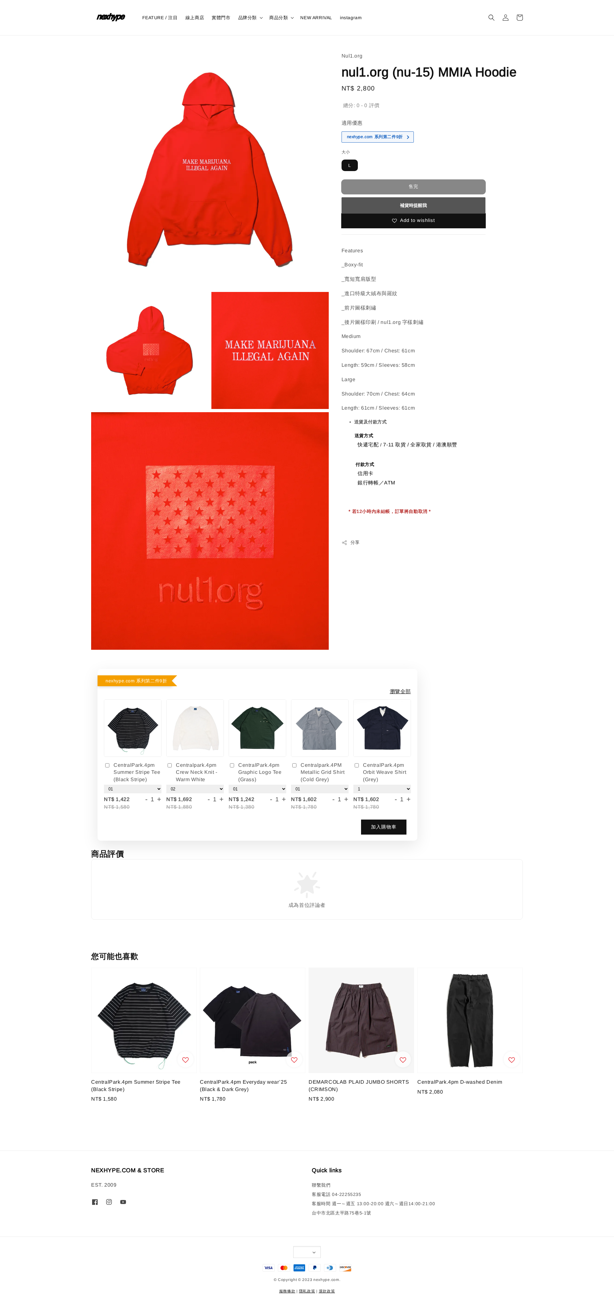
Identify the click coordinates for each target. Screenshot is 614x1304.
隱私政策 (307, 1291)
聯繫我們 (321, 1185)
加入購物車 (384, 826)
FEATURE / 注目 (160, 17)
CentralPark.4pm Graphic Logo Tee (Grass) (260, 772)
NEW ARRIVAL (316, 17)
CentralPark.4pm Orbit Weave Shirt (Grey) (384, 772)
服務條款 (287, 1291)
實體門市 (221, 17)
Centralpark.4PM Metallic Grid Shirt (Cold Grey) (322, 772)
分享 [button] (355, 542)
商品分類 (278, 17)
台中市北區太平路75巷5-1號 (341, 1212)
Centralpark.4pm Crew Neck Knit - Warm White (196, 772)
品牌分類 (247, 17)
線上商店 (194, 17)
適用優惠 (352, 123)
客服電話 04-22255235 (336, 1194)
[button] (491, 18)
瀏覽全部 (400, 691)
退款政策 (327, 1291)
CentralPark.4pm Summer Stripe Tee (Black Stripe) (137, 772)
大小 (346, 152)
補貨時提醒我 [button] (413, 205)
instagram (351, 17)
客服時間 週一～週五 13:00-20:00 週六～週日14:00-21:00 (373, 1203)
